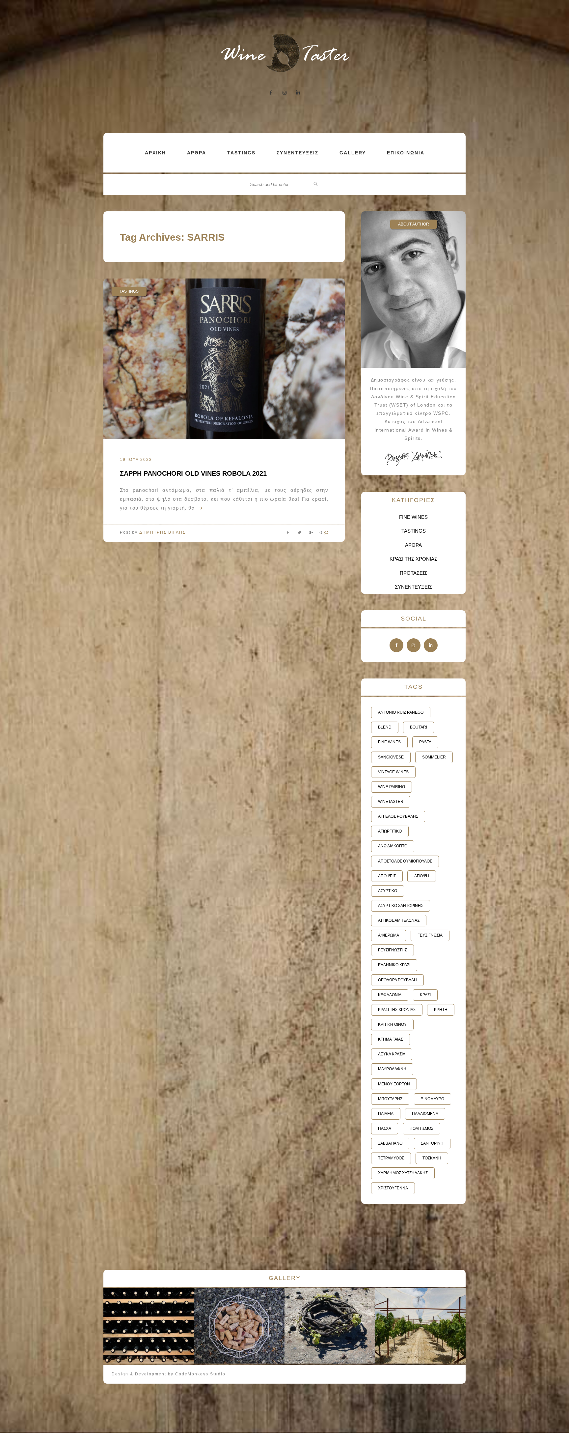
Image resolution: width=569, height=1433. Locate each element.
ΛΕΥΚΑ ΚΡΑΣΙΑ (391, 1054)
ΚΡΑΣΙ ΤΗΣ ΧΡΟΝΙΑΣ (413, 559)
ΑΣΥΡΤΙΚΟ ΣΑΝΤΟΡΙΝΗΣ (400, 905)
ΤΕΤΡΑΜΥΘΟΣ (391, 1158)
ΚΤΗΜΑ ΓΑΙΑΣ (390, 1039)
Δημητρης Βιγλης (162, 532)
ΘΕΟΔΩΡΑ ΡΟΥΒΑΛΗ (397, 980)
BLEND (385, 727)
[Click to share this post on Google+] (311, 534)
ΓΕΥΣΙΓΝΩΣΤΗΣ (392, 950)
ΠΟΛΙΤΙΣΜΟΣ (421, 1128)
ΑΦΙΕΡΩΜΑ (388, 935)
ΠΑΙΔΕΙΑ (385, 1113)
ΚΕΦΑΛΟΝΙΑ (389, 995)
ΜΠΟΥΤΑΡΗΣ (390, 1099)
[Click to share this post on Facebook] (288, 534)
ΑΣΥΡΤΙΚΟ (387, 891)
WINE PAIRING (391, 786)
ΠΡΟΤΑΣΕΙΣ (413, 573)
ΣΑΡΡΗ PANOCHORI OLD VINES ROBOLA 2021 (193, 473)
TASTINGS (241, 152)
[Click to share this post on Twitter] (299, 534)
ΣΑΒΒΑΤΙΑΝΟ (390, 1143)
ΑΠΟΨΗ (421, 876)
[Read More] (200, 508)
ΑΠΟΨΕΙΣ (387, 876)
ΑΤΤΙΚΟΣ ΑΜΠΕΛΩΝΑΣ (399, 920)
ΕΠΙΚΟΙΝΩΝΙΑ (405, 152)
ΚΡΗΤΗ (440, 1009)
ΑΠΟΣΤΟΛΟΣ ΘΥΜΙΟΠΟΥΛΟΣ (405, 861)
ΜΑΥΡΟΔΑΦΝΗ (392, 1069)
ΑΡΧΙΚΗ (155, 152)
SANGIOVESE (391, 757)
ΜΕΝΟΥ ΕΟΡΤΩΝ (394, 1084)
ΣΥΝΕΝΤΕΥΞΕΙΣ (297, 152)
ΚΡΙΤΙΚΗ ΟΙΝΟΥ (392, 1024)
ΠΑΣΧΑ (384, 1128)
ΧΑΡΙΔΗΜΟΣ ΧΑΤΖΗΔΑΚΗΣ (403, 1173)
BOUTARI (418, 727)
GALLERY (352, 152)
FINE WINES (413, 517)
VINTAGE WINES (393, 772)
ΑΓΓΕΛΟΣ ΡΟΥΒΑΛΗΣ (398, 816)
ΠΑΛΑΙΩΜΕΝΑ (425, 1113)
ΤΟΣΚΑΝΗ (431, 1158)
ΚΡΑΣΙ (425, 995)
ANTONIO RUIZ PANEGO (400, 712)
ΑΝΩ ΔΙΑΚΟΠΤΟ (392, 846)
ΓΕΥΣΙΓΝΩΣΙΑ (430, 935)
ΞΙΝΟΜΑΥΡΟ (432, 1099)
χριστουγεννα (393, 1188)
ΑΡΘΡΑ (196, 152)
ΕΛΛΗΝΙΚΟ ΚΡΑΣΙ (394, 965)
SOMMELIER (434, 757)
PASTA (425, 742)
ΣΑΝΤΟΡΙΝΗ (432, 1143)
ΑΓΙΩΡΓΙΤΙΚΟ (390, 831)
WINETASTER (390, 801)
